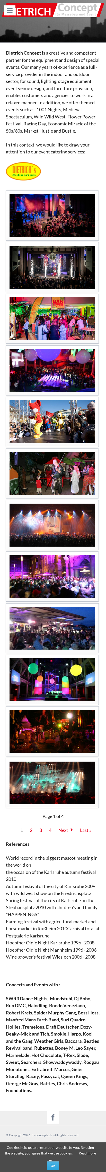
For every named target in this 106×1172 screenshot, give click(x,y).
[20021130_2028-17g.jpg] (52, 783)
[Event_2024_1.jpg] (52, 215)
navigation (9, 10)
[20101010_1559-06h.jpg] (52, 421)
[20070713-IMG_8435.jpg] (52, 731)
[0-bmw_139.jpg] (52, 628)
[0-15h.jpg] (52, 370)
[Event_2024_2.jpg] (52, 267)
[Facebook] (53, 1117)
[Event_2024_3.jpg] (52, 318)
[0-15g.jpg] (52, 576)
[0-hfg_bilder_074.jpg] (52, 679)
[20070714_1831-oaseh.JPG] (52, 473)
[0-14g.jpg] (52, 525)
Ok (53, 1166)
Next (63, 830)
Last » (85, 830)
